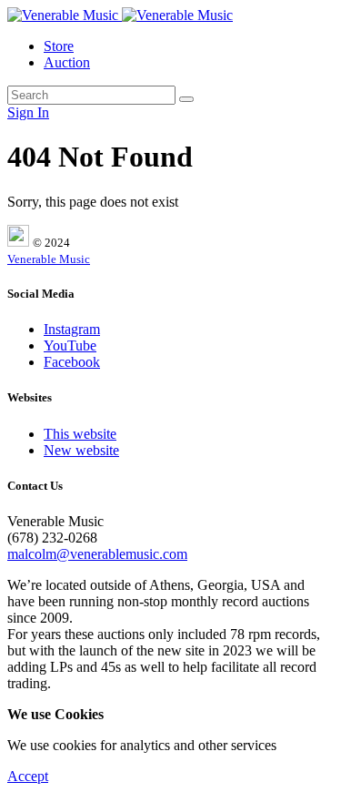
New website (81, 450)
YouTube (70, 345)
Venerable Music (48, 259)
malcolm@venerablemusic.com (97, 554)
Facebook (72, 362)
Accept (27, 776)
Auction (67, 62)
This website (80, 434)
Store (59, 46)
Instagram (72, 329)
